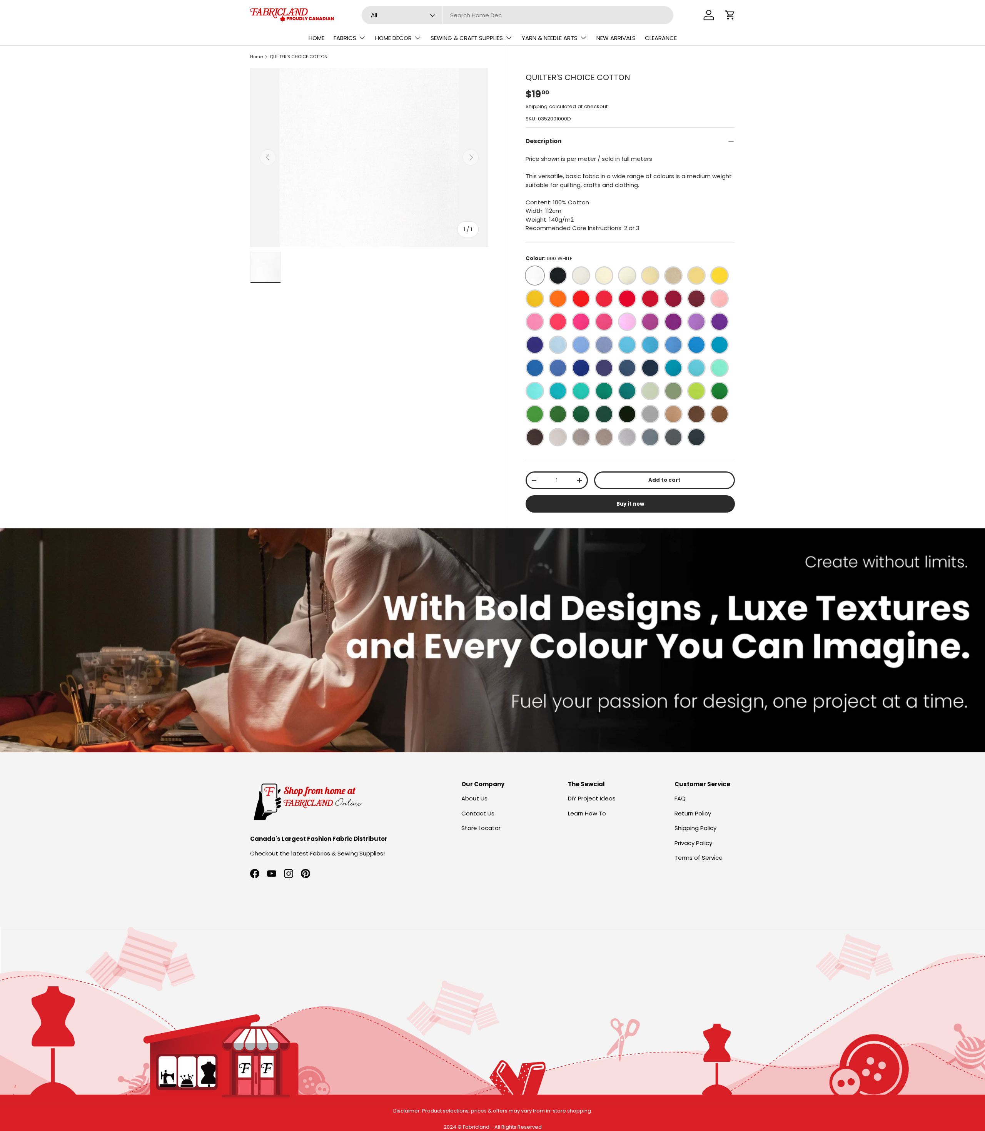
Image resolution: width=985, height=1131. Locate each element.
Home (256, 56)
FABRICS (345, 38)
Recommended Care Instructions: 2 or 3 (582, 228)
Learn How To (587, 813)
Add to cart (664, 480)
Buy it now (630, 504)
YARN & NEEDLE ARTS (550, 38)
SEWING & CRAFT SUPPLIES (467, 38)
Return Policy (692, 813)
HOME (316, 38)
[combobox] (518, 15)
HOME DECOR (393, 38)
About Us (474, 798)
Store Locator (481, 828)
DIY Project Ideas (592, 798)
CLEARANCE (661, 38)
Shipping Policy (695, 828)
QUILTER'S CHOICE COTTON (298, 56)
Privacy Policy (693, 843)
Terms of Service (698, 858)
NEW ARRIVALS (616, 38)
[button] (730, 15)
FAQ (680, 798)
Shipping (537, 106)
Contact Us (477, 813)
